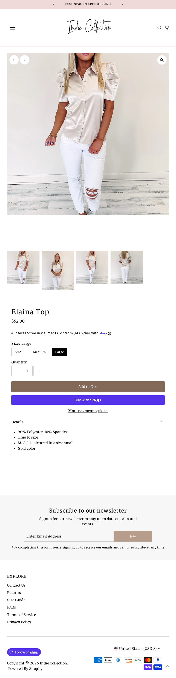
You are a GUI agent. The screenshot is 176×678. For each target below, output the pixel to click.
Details (17, 422)
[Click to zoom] (162, 60)
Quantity (19, 362)
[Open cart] (167, 27)
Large (59, 352)
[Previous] (14, 60)
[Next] (24, 60)
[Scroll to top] (167, 666)
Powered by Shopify (25, 668)
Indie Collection (53, 663)
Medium (39, 352)
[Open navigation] (26, 27)
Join (133, 536)
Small (19, 352)
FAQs (11, 607)
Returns (14, 592)
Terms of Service (21, 615)
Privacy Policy (19, 622)
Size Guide (16, 600)
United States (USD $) (138, 648)
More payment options (88, 411)
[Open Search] (159, 27)
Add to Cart (88, 387)
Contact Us (16, 585)
